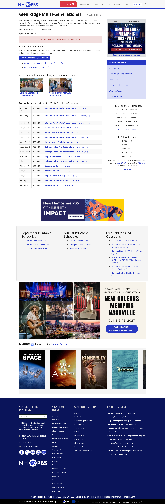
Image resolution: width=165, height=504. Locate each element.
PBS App (141, 163)
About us (104, 502)
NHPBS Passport (80, 439)
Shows (95, 4)
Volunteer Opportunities (83, 451)
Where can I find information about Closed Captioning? (126, 267)
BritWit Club (78, 417)
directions (23, 438)
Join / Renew (135, 502)
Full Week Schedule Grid (119, 85)
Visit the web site (35, 58)
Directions (125, 502)
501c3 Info (56, 420)
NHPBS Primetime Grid (36, 240)
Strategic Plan (57, 484)
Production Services (59, 469)
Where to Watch (116, 91)
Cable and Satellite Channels (126, 129)
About (127, 4)
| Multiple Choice (118, 417)
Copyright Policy (58, 450)
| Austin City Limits (124, 447)
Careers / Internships (60, 427)
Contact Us (113, 79)
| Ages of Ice (117, 454)
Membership (79, 436)
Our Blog (55, 416)
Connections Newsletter (37, 248)
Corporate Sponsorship (83, 421)
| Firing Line (121, 413)
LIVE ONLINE (122, 163)
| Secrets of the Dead (125, 451)
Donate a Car (79, 424)
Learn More (126, 169)
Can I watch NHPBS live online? (124, 240)
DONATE (67, 4)
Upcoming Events (80, 447)
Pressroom (56, 465)
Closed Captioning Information (122, 74)
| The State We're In (120, 443)
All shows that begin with (36, 67)
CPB (77, 501)
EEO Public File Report (80, 497)
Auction (77, 413)
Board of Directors (59, 424)
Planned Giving (79, 443)
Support (117, 4)
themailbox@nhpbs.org (30, 446)
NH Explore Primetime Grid (38, 244)
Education (106, 4)
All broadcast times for (44, 63)
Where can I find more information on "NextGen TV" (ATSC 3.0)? (127, 245)
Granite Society (79, 428)
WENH (51, 497)
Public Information (59, 472)
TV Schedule (84, 4)
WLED (58, 497)
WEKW (66, 497)
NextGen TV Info (116, 96)
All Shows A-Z (115, 68)
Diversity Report (58, 454)
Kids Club (77, 432)
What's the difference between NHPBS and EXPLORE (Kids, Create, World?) (126, 260)
